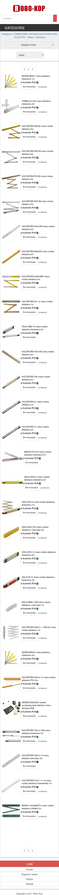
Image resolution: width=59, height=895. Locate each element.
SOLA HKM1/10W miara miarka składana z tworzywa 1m (36, 603)
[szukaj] (55, 18)
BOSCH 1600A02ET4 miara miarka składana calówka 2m (38, 807)
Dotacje (29, 879)
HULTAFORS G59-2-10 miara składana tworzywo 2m (35, 757)
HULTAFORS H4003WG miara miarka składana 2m (35, 278)
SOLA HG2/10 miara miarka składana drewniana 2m (37, 478)
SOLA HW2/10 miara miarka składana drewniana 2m (34, 328)
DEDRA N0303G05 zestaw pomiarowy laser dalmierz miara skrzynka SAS (36, 705)
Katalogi (29, 883)
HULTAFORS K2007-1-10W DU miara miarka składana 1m (39, 628)
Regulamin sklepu (29, 874)
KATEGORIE (15, 27)
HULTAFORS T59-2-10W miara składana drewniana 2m (36, 732)
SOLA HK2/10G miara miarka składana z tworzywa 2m (35, 528)
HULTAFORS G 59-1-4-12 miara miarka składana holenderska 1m (37, 782)
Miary (31, 37)
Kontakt (29, 869)
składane (40, 37)
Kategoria (7, 34)
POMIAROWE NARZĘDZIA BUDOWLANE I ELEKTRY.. (35, 35)
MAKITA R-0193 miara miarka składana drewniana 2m (37, 453)
